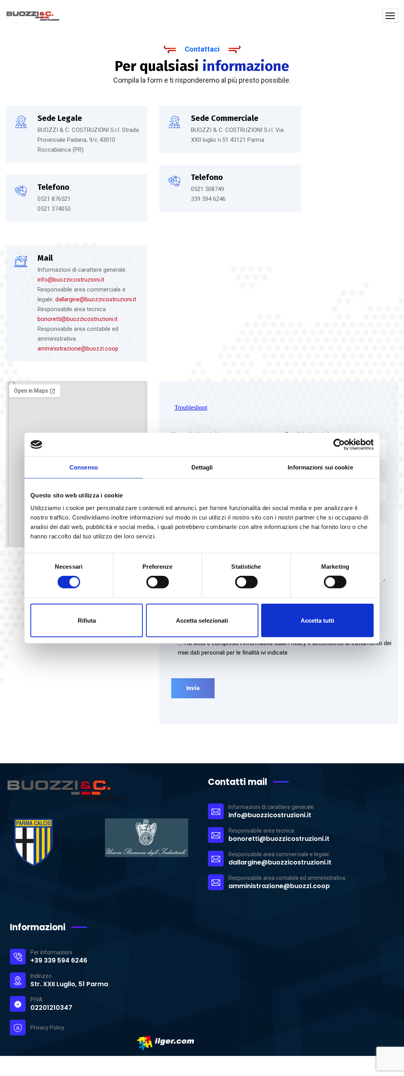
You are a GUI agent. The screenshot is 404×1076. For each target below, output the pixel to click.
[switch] (157, 582)
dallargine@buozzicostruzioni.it (95, 299)
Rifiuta (87, 620)
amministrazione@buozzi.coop (77, 348)
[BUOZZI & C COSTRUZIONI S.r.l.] (60, 16)
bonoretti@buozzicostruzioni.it (77, 319)
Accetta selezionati (202, 620)
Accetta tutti (317, 620)
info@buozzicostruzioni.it (70, 279)
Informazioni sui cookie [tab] (320, 467)
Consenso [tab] (83, 467)
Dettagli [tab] (202, 467)
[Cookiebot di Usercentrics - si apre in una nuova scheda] (339, 445)
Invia (193, 688)
